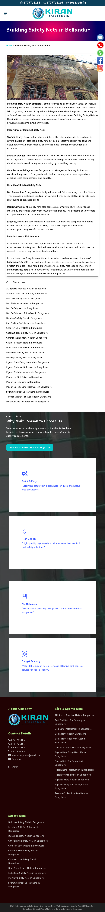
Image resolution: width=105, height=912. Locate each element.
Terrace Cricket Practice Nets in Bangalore (28, 396)
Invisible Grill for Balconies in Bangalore (27, 401)
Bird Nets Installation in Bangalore (24, 303)
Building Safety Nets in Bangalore (24, 318)
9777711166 (18, 740)
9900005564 (18, 747)
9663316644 (18, 751)
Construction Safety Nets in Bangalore (26, 338)
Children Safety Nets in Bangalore (24, 328)
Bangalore (17, 759)
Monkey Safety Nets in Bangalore (24, 357)
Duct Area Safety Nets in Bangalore (25, 347)
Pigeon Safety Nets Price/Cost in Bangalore (29, 387)
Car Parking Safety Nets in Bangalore (26, 323)
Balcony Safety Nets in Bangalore (24, 298)
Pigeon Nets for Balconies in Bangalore (27, 367)
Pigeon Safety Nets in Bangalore (23, 382)
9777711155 (18, 744)
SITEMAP (13, 767)
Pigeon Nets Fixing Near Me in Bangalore (27, 362)
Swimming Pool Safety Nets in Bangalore (27, 392)
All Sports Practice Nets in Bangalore (26, 288)
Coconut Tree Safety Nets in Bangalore (27, 333)
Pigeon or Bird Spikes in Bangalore (24, 377)
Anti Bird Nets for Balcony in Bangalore (27, 293)
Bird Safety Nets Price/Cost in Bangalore (27, 313)
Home (9, 45)
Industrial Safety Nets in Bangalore (25, 352)
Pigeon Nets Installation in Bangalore (26, 372)
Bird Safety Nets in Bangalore (22, 308)
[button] (5, 13)
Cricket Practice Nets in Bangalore (24, 342)
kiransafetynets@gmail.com (26, 755)
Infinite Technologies (72, 909)
